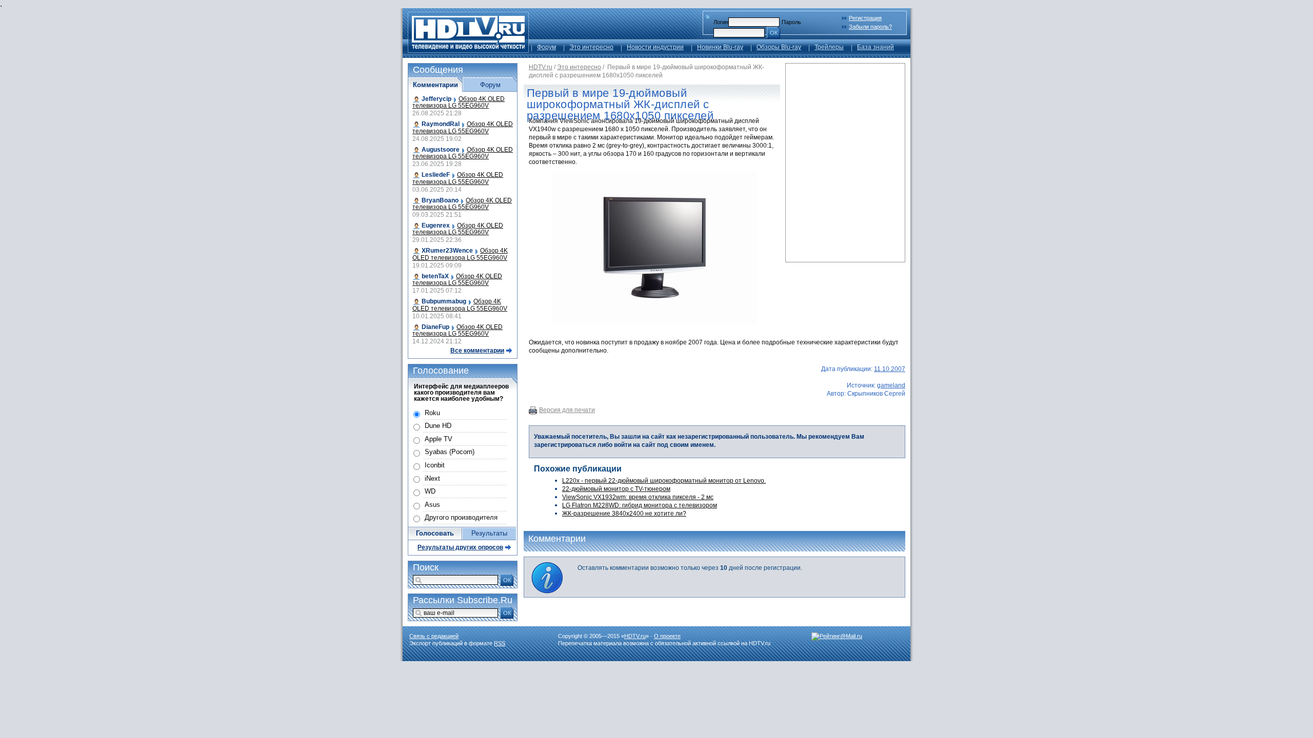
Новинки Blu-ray (720, 47)
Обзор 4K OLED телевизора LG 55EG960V (458, 102)
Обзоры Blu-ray (779, 47)
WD (430, 491)
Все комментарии (477, 350)
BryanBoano (440, 200)
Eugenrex (436, 225)
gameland (891, 385)
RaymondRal (441, 124)
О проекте (667, 636)
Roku (432, 413)
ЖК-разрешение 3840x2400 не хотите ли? (624, 513)
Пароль (791, 22)
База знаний (875, 47)
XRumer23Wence (447, 250)
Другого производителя (461, 517)
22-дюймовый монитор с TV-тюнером (616, 489)
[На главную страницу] (468, 50)
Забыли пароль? (870, 27)
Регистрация (865, 18)
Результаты (489, 533)
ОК (774, 33)
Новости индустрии (655, 47)
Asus (432, 504)
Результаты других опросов (460, 547)
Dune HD (438, 425)
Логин (720, 22)
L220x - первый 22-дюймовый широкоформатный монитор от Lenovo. (664, 480)
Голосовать (435, 533)
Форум (546, 47)
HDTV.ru (540, 67)
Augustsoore (441, 149)
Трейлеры (829, 47)
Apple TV (438, 439)
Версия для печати (567, 410)
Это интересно (591, 47)
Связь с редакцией (434, 636)
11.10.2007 (889, 369)
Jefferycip (436, 98)
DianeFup (435, 327)
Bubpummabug (444, 301)
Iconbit (435, 465)
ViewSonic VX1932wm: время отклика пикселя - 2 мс (637, 497)
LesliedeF (436, 174)
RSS (499, 643)
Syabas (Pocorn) (449, 452)
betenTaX (435, 276)
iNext (432, 478)
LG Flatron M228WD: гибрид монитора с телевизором (639, 505)
